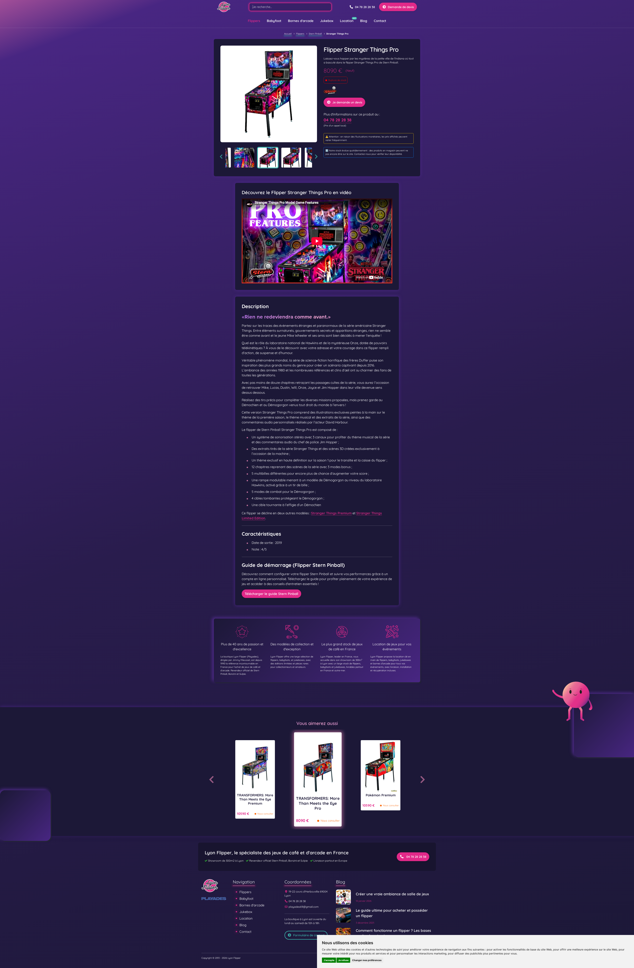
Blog (363, 21)
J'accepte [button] (329, 960)
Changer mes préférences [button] (367, 960)
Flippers (254, 21)
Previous (221, 156)
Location (346, 21)
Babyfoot (274, 21)
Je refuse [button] (343, 960)
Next (316, 156)
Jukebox (326, 21)
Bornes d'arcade (301, 21)
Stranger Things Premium (331, 513)
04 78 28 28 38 (338, 119)
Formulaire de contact (309, 935)
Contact (380, 21)
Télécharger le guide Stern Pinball (271, 594)
